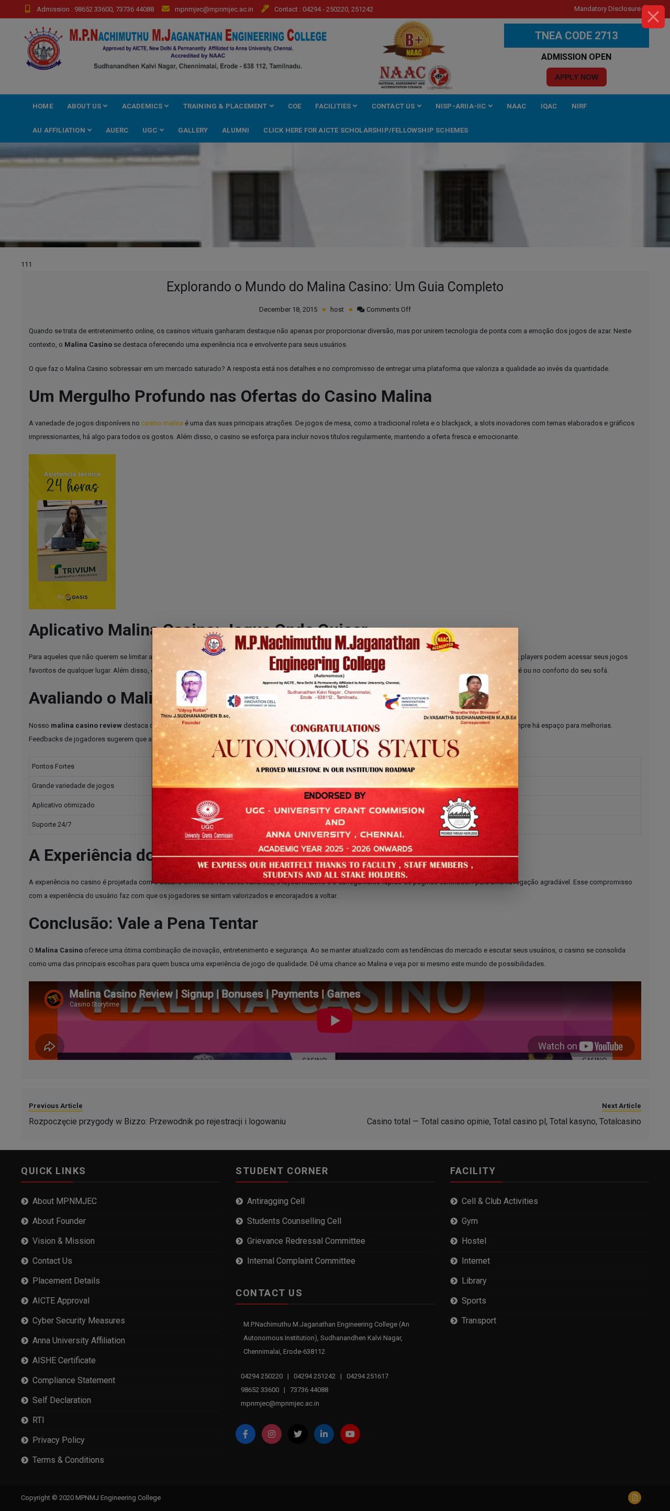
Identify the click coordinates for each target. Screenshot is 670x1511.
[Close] (653, 16)
